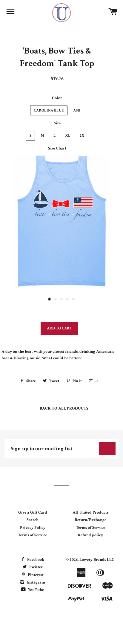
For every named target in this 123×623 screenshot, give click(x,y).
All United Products (90, 512)
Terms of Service (32, 535)
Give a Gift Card (32, 512)
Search (33, 520)
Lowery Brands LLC (96, 559)
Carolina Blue (49, 110)
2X (82, 135)
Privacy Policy (32, 527)
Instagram (35, 582)
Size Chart (57, 148)
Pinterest (35, 575)
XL (67, 135)
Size (57, 123)
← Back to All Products (61, 408)
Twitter (35, 567)
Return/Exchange (90, 520)
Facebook (35, 559)
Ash (76, 110)
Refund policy (90, 535)
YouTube (35, 590)
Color (57, 98)
